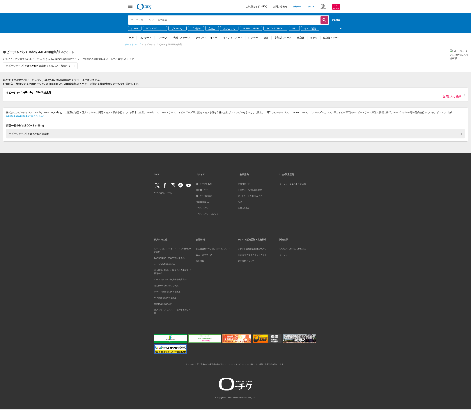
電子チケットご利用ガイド (250, 195)
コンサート (146, 37)
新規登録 (297, 7)
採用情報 (200, 260)
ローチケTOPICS (204, 183)
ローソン (283, 254)
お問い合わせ (280, 6)
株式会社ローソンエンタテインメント (213, 248)
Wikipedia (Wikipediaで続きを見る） (25, 115)
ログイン (310, 7)
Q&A (240, 201)
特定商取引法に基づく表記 (166, 285)
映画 (266, 37)
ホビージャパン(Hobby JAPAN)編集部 (29, 133)
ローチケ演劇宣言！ (205, 195)
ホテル (313, 37)
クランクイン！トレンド (207, 213)
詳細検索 (336, 20)
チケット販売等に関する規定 (167, 291)
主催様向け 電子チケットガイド (252, 254)
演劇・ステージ (181, 37)
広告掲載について (246, 260)
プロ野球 (196, 28)
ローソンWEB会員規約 (164, 263)
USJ (294, 28)
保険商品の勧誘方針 (163, 303)
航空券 (300, 37)
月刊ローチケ (202, 189)
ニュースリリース (204, 254)
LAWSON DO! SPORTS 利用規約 (169, 257)
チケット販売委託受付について (252, 248)
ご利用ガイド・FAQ (256, 6)
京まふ (212, 28)
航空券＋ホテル (331, 37)
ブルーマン (177, 28)
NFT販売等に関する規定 (165, 297)
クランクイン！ (203, 207)
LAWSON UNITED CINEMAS (292, 248)
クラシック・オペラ (206, 37)
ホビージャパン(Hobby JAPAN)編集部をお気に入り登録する (38, 65)
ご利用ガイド (244, 183)
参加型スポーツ (283, 37)
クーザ (134, 28)
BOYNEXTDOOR (275, 29)
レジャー (253, 37)
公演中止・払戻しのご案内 (250, 189)
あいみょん (229, 28)
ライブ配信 (310, 28)
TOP (131, 37)
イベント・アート (232, 37)
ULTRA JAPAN (251, 28)
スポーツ (162, 37)
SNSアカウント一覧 (163, 192)
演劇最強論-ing (202, 201)
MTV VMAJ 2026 (152, 29)
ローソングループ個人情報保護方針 (170, 279)
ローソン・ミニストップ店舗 (292, 183)
